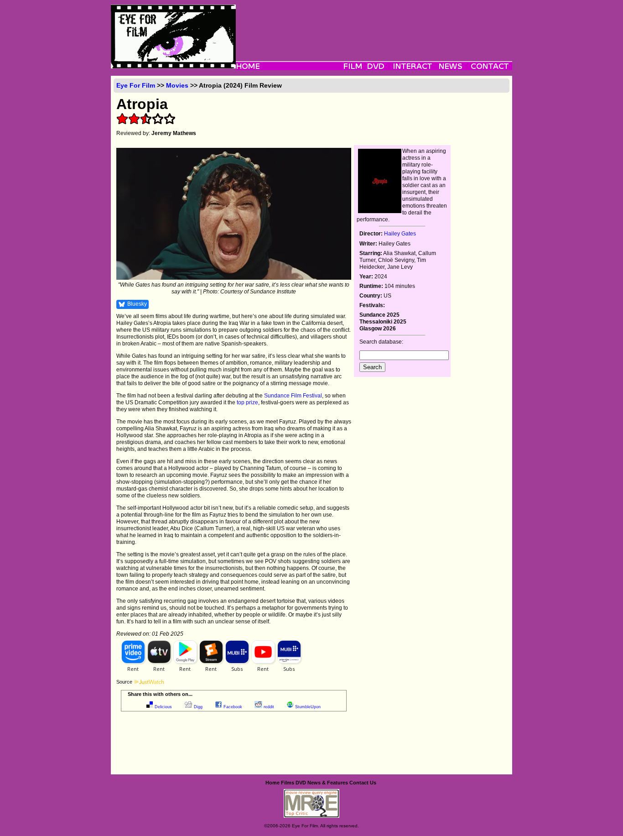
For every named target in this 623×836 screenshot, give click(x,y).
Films (287, 782)
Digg (198, 707)
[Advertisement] (374, 25)
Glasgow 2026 (377, 328)
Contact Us (362, 782)
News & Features (327, 782)
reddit (269, 707)
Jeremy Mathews (173, 133)
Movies (177, 85)
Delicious (163, 707)
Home (272, 782)
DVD (301, 782)
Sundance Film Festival (293, 395)
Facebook (232, 707)
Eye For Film (135, 85)
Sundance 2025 (379, 315)
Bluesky (137, 304)
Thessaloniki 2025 (382, 322)
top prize (247, 402)
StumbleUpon (308, 707)
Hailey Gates (400, 233)
